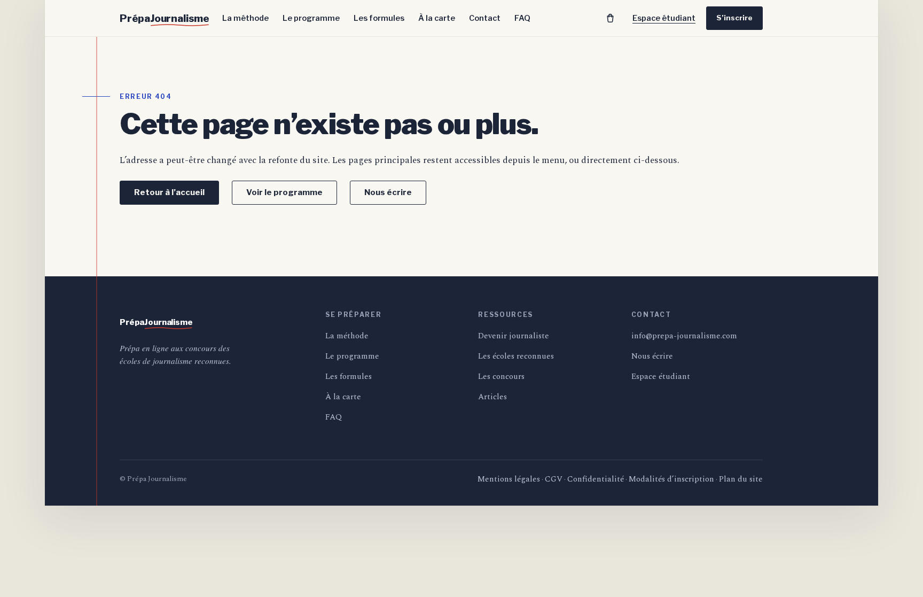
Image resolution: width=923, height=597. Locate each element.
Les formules (379, 18)
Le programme (311, 18)
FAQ (522, 18)
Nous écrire (388, 192)
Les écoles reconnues (516, 356)
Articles (492, 397)
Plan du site (741, 479)
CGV (553, 479)
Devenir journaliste (513, 336)
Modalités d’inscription (671, 479)
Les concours (501, 376)
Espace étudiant (663, 18)
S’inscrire (734, 17)
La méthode (245, 18)
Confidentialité (595, 479)
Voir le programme (284, 192)
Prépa (164, 18)
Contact (484, 18)
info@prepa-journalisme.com (684, 336)
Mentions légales (509, 479)
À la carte (436, 18)
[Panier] (610, 18)
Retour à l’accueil (169, 192)
